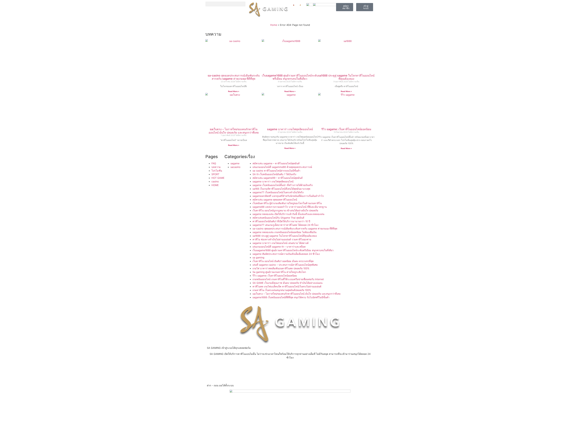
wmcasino (297, 369)
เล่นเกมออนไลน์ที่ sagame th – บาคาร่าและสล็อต (279, 246)
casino (215, 181)
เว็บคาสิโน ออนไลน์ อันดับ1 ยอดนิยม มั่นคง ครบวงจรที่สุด (283, 261)
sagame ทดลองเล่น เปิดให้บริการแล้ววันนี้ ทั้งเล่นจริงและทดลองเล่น (288, 214)
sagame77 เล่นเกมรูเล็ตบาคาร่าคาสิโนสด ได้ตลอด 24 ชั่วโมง (285, 224)
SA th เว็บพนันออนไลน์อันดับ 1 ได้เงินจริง (274, 174)
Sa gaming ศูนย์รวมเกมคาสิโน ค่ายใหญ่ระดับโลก (279, 271)
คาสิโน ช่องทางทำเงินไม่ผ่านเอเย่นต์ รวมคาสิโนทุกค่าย (282, 239)
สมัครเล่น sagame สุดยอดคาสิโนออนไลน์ (275, 199)
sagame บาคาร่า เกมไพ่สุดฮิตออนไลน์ (290, 129)
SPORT (215, 174)
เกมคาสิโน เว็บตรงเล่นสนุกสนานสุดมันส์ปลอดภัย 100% (282, 290)
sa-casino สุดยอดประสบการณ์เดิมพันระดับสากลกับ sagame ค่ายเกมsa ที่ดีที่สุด (234, 77)
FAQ (213, 163)
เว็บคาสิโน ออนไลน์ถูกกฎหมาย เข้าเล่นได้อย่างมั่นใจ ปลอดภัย (285, 210)
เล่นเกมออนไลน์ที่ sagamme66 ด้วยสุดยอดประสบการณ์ (282, 166)
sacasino (235, 166)
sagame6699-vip (301, 366)
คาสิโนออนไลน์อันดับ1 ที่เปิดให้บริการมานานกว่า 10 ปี (281, 221)
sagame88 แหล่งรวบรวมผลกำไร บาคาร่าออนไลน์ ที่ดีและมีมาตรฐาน (290, 206)
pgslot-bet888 (300, 373)
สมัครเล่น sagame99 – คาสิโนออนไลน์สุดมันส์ (278, 177)
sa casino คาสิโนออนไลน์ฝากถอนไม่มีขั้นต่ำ (276, 170)
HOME (215, 185)
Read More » (233, 91)
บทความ (216, 166)
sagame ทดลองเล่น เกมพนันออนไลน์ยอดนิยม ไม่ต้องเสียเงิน (284, 232)
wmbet (211, 366)
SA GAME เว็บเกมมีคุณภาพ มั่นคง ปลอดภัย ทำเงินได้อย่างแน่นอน (287, 282)
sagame (234, 163)
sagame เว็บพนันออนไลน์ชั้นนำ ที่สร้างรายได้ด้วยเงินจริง (283, 185)
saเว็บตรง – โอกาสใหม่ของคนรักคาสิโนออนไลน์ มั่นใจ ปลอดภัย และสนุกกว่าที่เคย (234, 131)
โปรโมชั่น (216, 170)
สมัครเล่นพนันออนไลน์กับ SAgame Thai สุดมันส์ (278, 217)
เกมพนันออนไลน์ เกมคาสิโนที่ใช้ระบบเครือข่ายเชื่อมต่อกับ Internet (288, 279)
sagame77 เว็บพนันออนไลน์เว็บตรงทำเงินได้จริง (278, 192)
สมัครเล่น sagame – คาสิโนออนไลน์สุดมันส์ (276, 163)
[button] (225, 4)
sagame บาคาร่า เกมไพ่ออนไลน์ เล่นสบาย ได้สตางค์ (281, 243)
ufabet (210, 377)
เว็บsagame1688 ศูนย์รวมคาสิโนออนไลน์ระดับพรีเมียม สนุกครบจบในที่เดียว (290, 77)
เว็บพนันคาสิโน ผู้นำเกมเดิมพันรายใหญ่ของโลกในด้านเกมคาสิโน (287, 203)
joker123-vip (270, 366)
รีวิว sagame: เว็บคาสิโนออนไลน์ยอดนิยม (346, 129)
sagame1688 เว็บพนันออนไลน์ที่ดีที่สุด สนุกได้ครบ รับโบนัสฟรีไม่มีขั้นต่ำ (291, 297)
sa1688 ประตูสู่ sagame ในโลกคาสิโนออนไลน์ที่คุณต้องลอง (346, 77)
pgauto (239, 373)
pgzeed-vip (241, 369)
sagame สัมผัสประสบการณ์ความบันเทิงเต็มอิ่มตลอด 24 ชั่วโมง (286, 253)
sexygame (241, 366)
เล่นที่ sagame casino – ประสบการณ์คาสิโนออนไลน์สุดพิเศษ (285, 264)
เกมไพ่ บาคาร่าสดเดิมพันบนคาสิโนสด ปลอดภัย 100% (281, 268)
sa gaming (258, 257)
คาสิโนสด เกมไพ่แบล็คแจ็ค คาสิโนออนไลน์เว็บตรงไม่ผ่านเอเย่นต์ (287, 286)
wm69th (211, 373)
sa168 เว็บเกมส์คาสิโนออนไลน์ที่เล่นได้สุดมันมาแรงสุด (281, 188)
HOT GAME (217, 177)
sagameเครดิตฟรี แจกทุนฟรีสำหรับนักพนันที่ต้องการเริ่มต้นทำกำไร (288, 195)
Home (273, 24)
